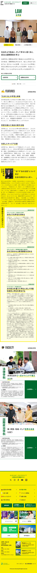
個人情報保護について (30, 563)
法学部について (8, 44)
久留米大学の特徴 (6, 489)
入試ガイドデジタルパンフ (30, 505)
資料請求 (25, 3)
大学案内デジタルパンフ (18, 505)
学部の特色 (17, 44)
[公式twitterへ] (11, 480)
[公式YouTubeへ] (22, 480)
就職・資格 (22, 496)
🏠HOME (14, 83)
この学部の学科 (27, 44)
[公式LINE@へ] (26, 480)
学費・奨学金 (5, 500)
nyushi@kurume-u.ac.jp (7, 554)
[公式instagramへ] (14, 480)
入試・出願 (4, 493)
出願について (33, 3)
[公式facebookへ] (18, 480)
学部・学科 (19, 83)
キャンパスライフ (6, 496)
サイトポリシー (20, 563)
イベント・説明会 (24, 493)
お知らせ (22, 500)
